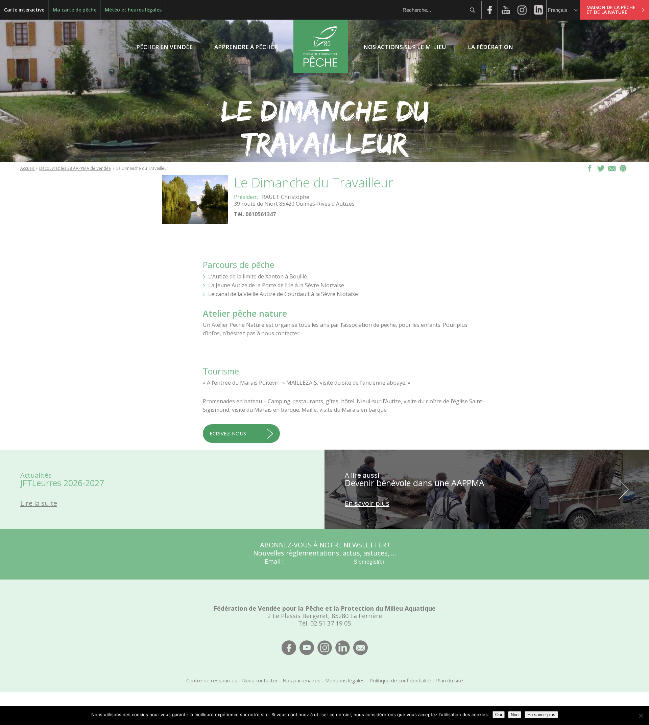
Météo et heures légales (133, 9)
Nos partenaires (301, 680)
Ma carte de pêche (74, 9)
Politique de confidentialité (400, 680)
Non (515, 714)
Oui (498, 714)
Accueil (27, 168)
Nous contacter (260, 680)
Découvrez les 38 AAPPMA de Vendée (75, 168)
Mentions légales (345, 680)
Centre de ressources (211, 680)
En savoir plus (541, 714)
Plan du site (449, 680)
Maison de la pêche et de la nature (610, 9)
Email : (274, 561)
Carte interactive (24, 9)
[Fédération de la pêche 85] (320, 71)
